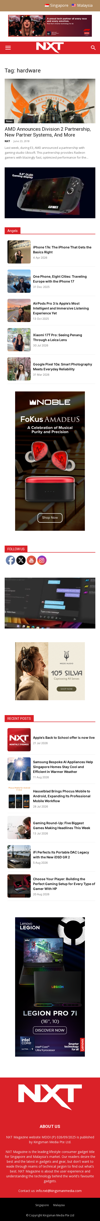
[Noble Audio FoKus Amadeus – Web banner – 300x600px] (50, 529)
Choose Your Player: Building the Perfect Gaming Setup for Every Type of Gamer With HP (64, 884)
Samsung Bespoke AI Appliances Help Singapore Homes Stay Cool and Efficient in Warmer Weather (63, 767)
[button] (7, 48)
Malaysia (59, 1205)
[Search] (93, 48)
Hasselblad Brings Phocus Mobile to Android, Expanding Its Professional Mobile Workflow (61, 796)
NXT (7, 141)
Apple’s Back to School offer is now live (64, 737)
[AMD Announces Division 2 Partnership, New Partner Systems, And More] (50, 101)
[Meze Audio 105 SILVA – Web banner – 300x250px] (50, 699)
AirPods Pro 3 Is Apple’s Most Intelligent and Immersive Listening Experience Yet (61, 308)
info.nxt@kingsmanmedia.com (59, 1190)
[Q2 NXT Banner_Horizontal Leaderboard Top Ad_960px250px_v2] (50, 35)
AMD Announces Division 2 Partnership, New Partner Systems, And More (48, 132)
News (9, 121)
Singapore (42, 1205)
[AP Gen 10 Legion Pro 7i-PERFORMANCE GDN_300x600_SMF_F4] (50, 1055)
